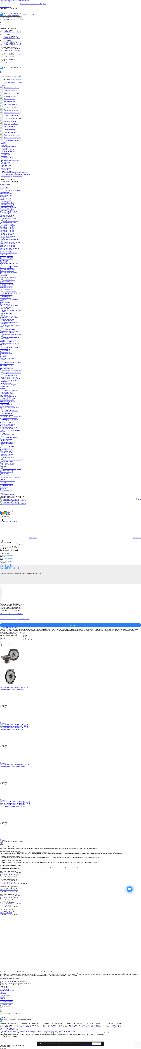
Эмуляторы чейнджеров (8, 385)
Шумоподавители (6, 413)
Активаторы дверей (6, 307)
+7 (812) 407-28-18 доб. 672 (12, 50)
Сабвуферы (3, 275)
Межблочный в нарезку (8, 401)
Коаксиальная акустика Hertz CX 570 (12, 729)
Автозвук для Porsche (7, 271)
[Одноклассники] (3, 513)
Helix (40, 4)
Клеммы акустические (7, 424)
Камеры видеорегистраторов (9, 343)
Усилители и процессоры (8, 277)
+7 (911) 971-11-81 (9, 62)
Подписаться (5, 1017)
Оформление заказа (6, 485)
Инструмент (4, 433)
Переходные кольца (6, 461)
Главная (2, 491)
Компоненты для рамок (7, 442)
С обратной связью (6, 295)
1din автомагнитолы (6, 281)
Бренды (2, 479)
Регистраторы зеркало (7, 319)
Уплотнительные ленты (8, 358)
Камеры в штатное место (8, 341)
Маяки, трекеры (5, 302)
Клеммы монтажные (6, 425)
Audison (31, 4)
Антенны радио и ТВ (7, 470)
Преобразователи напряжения (10, 378)
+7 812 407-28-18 (7, 19)
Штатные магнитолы (7, 284)
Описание (3, 627)
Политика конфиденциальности (10, 1031)
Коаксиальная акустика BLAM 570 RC (12, 766)
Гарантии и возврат (6, 484)
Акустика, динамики (7, 274)
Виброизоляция (5, 349)
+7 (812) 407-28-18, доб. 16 (11, 38)
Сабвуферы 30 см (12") (7, 230)
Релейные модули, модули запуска (11, 310)
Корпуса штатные (6, 238)
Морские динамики (6, 216)
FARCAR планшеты (6, 286)
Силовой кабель (5, 392)
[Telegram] (7, 513)
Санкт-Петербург (16, 79)
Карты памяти (4, 327)
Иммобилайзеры (5, 298)
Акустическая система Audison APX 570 (13, 806)
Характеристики (12, 627)
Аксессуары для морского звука (10, 370)
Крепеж (2, 431)
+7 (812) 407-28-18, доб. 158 (12, 32)
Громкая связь (4, 386)
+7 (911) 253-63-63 (9, 56)
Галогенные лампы (6, 451)
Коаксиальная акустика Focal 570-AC (12, 689)
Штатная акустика (6, 213)
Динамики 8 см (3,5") (7, 203)
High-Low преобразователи (9, 412)
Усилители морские (6, 257)
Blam (36, 4)
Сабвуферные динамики (8, 222)
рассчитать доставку (6, 555)
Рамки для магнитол (6, 439)
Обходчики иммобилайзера (9, 299)
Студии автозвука (9, 82)
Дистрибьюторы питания (8, 427)
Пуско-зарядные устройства (9, 377)
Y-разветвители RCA (7, 400)
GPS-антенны (4, 301)
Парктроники (4, 338)
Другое (2, 359)
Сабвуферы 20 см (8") (7, 227)
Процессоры (4, 254)
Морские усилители (6, 367)
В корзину (3, 521)
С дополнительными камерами (10, 322)
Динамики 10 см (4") (7, 204)
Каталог (2, 493)
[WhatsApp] (5, 513)
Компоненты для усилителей (9, 263)
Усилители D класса (6, 250)
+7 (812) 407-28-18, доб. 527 (12, 44)
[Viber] (9, 513)
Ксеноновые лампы (6, 449)
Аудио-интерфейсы (6, 259)
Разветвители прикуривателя (9, 380)
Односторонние (5, 296)
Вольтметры (4, 381)
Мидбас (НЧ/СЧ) (5, 200)
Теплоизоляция (5, 352)
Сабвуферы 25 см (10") (7, 228)
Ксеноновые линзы (6, 454)
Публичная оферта (68, 1031)
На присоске (4, 323)
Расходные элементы (7, 435)
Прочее (2, 388)
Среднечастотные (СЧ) (7, 198)
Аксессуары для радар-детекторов (11, 334)
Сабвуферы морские (6, 234)
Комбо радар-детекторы (8, 332)
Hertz (22, 4)
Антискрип (3, 355)
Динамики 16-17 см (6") (8, 207)
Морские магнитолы (7, 364)
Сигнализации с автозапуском (10, 293)
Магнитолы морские (7, 289)
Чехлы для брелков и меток (9, 305)
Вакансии (3, 992)
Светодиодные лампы (7, 448)
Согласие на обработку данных (52, 1031)
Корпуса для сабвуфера (7, 236)
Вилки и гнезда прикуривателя (10, 430)
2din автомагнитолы (6, 283)
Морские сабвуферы (6, 368)
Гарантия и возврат (6, 1003)
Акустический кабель (7, 393)
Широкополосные (6, 201)
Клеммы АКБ (4, 421)
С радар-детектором (6, 320)
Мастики (3, 356)
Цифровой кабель (6, 404)
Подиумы (3, 466)
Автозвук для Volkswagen (8, 272)
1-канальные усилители (8, 243)
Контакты (3, 488)
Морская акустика (6, 365)
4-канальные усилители (8, 246)
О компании (4, 487)
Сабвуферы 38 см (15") (7, 231)
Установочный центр (7, 990)
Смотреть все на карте (7, 1028)
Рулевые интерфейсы (7, 443)
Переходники (4, 473)
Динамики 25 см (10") (7, 210)
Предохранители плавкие (8, 418)
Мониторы (3, 344)
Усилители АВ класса (7, 251)
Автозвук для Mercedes (7, 269)
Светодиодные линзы (7, 452)
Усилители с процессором (8, 253)
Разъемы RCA (4, 403)
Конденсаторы (4, 260)
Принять (96, 1044)
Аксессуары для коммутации (9, 407)
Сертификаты (4, 989)
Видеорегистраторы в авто (9, 317)
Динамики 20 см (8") (7, 209)
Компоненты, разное (7, 313)
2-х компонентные (6, 193)
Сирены (2, 311)
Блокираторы (4, 308)
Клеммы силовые (5, 422)
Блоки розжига (5, 455)
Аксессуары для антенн (7, 475)
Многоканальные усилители (9, 248)
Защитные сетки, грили (7, 463)
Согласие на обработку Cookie (31, 1031)
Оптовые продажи (6, 490)
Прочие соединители (7, 406)
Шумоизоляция (5, 350)
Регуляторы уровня (6, 415)
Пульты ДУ (3, 262)
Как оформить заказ (6, 1000)
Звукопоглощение (6, 353)
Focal (26, 4)
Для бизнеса (22, 82)
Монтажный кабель (6, 395)
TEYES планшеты (6, 287)
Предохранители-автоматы (9, 419)
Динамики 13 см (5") (7, 206)
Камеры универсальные (8, 340)
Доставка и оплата (6, 1001)
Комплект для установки (8, 397)
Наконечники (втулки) (7, 428)
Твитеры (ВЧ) (4, 196)
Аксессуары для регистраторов (10, 325)
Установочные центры (7, 481)
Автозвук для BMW (6, 268)
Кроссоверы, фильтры (7, 215)
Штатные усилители (6, 256)
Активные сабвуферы (7, 224)
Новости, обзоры (5, 1004)
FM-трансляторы (5, 383)
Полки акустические (7, 464)
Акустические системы (7, 494)
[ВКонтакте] (1, 513)
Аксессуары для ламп (7, 457)
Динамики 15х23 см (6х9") (8, 212)
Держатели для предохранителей (11, 416)
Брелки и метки (5, 304)
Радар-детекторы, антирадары (10, 331)
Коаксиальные (4, 192)
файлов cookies (86, 1044)
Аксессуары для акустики (8, 218)
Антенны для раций (6, 472)
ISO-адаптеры (4, 440)
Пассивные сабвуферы (7, 225)
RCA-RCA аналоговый (7, 398)
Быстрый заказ (12, 521)
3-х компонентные (6, 195)
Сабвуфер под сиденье (7, 233)
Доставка (3, 482)
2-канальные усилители (8, 245)
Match (44, 4)
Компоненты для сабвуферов (9, 239)
